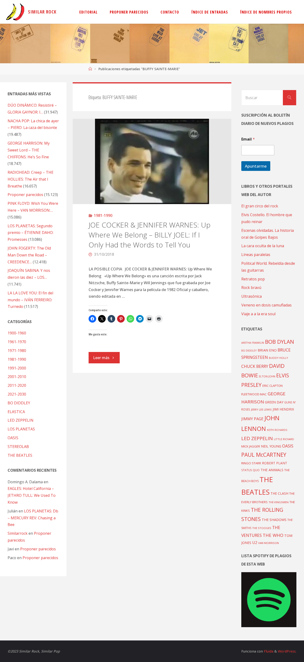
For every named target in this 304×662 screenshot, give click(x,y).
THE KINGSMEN (279, 502)
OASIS (13, 437)
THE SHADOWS (274, 519)
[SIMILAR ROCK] (15, 11)
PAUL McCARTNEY (263, 454)
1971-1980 (17, 350)
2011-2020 (17, 385)
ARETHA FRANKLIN (252, 342)
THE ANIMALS (272, 469)
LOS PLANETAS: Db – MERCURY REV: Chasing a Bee (33, 517)
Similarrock (18, 533)
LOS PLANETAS (21, 429)
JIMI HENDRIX (283, 409)
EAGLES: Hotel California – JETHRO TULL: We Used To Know (32, 495)
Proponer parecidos (38, 549)
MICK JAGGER (250, 446)
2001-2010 (17, 376)
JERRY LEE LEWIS (261, 409)
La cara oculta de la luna (262, 245)
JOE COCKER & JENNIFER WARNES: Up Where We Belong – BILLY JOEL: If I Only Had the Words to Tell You (149, 235)
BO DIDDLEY (19, 403)
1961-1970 (17, 341)
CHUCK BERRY (254, 366)
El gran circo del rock (259, 206)
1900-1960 (17, 333)
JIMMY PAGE (252, 418)
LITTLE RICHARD (284, 439)
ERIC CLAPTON (272, 386)
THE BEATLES (20, 455)
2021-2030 (17, 394)
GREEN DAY (274, 402)
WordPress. (287, 651)
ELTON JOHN (267, 376)
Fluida (268, 651)
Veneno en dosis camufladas (266, 305)
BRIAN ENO (267, 350)
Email (248, 139)
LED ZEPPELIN (20, 420)
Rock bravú (251, 287)
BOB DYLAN (279, 341)
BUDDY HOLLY (278, 358)
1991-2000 (17, 368)
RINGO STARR (251, 463)
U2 (254, 542)
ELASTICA (16, 411)
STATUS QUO (250, 470)
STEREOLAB (18, 446)
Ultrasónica (251, 296)
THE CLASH (279, 493)
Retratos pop (253, 279)
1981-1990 (103, 215)
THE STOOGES (261, 528)
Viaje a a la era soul (258, 313)
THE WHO (273, 535)
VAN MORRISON (268, 543)
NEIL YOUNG (271, 446)
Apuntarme (256, 166)
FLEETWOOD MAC (254, 394)
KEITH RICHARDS (277, 430)
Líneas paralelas (255, 254)
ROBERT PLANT (274, 463)
